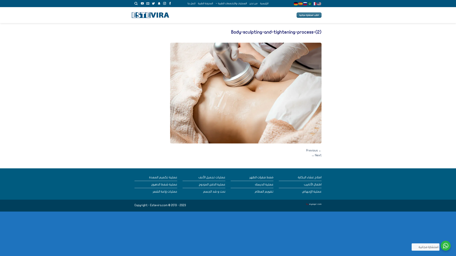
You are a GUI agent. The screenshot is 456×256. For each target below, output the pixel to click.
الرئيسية (264, 3)
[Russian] (305, 3)
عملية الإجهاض (312, 191)
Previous (314, 150)
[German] (296, 3)
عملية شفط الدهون (164, 184)
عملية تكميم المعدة (163, 177)
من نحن (253, 3)
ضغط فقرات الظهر (261, 177)
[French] (314, 3)
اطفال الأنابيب (313, 184)
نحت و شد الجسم (214, 191)
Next (316, 155)
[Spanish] (300, 3)
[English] (319, 3)
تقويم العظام (264, 191)
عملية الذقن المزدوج (212, 184)
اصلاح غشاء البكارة (310, 177)
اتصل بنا (191, 3)
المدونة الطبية (205, 3)
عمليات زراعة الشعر (165, 191)
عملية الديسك (264, 184)
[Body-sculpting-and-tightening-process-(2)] (246, 92)
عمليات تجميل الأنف (211, 177)
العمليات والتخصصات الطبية (232, 3)
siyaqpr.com (315, 204)
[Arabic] (310, 3)
